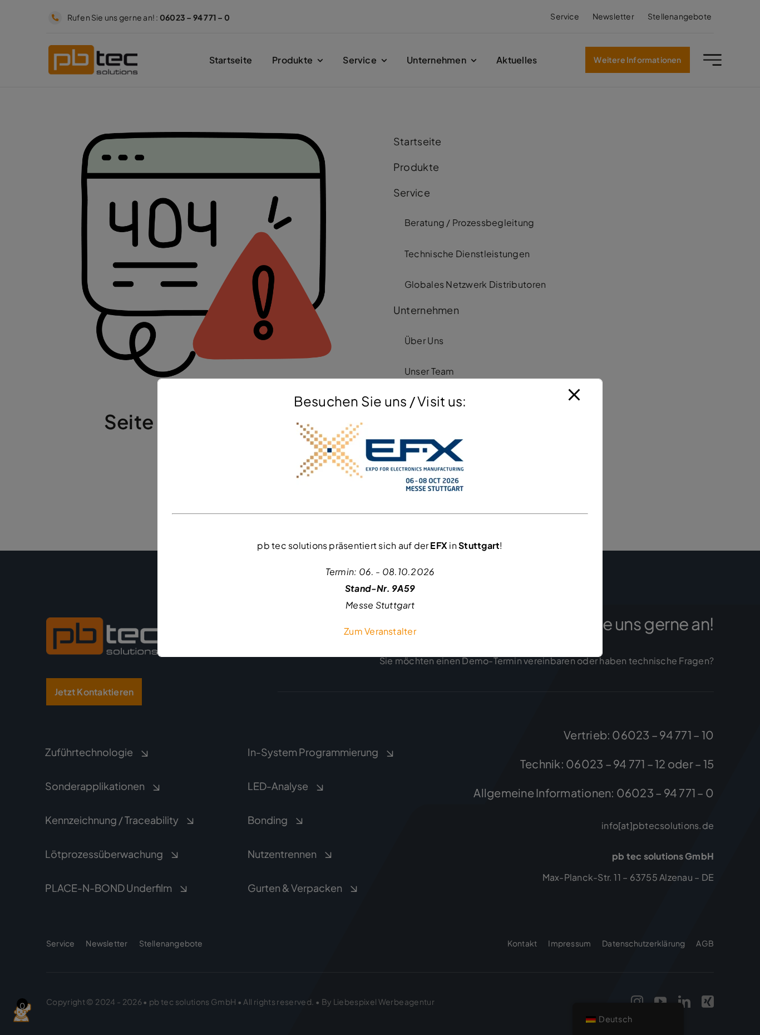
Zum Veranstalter (380, 631)
